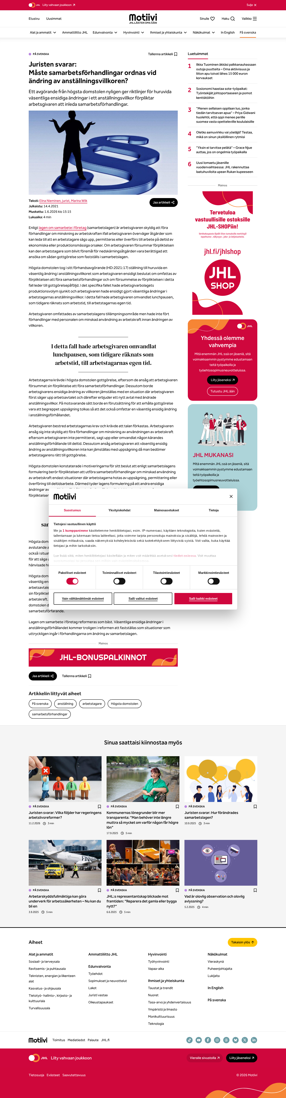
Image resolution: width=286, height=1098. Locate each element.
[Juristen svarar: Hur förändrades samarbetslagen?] (220, 779)
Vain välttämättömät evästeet (83, 598)
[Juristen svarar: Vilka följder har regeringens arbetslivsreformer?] (65, 779)
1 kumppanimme (75, 530)
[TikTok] (189, 1040)
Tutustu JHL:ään (222, 391)
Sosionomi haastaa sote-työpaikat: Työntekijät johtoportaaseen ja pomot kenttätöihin (224, 93)
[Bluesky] (235, 1040)
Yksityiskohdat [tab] (119, 510)
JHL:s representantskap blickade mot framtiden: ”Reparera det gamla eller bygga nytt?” (142, 901)
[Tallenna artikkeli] (99, 806)
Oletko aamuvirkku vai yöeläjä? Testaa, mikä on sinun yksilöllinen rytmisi (224, 134)
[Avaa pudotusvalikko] (54, 32)
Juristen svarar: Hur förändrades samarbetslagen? (211, 815)
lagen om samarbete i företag (62, 227)
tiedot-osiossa (185, 555)
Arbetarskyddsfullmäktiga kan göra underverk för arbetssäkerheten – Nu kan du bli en (65, 901)
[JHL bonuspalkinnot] (103, 657)
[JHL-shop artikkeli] (222, 253)
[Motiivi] (143, 19)
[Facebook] (208, 1040)
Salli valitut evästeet (143, 598)
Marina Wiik (79, 201)
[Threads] (226, 1040)
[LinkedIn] (254, 1040)
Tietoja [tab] (214, 510)
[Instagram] (217, 1040)
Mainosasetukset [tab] (166, 510)
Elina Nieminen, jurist (54, 201)
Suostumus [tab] (72, 510)
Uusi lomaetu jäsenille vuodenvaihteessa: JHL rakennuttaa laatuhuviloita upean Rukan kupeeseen (224, 167)
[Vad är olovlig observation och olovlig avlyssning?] (220, 863)
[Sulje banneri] (231, 496)
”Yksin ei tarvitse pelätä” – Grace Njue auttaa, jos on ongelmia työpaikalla (224, 150)
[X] (244, 1040)
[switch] (119, 581)
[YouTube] (198, 1040)
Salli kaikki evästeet (203, 598)
